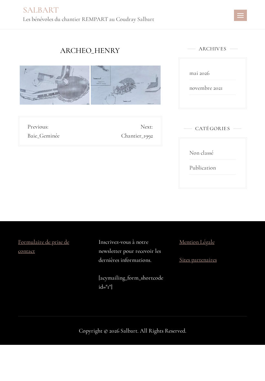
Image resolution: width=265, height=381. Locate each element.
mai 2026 (199, 73)
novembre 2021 (206, 87)
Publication (202, 167)
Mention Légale (197, 241)
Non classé (201, 152)
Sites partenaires (198, 259)
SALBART (41, 10)
